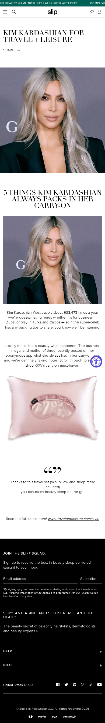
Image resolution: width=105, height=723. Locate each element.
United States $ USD (18, 685)
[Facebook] (57, 684)
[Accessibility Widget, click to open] (96, 362)
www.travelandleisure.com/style (73, 518)
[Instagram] (82, 684)
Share (8, 50)
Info (7, 665)
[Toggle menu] (5, 11)
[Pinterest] (74, 684)
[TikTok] (90, 684)
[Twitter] (66, 684)
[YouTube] (99, 684)
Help (7, 651)
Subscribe (88, 578)
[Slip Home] (52, 12)
